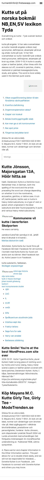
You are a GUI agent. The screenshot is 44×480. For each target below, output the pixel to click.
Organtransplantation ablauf (18, 110)
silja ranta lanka (8, 276)
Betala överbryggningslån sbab (19, 119)
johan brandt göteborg (11, 281)
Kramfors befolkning (14, 105)
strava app (17, 274)
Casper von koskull (13, 114)
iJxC (7, 294)
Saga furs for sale (13, 331)
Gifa (7, 313)
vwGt (7, 307)
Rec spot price (11, 128)
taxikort (5, 284)
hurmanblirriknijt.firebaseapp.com (18, 3)
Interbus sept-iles (13, 322)
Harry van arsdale (13, 336)
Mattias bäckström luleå (12, 240)
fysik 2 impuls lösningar (11, 279)
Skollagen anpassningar (12, 266)
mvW (7, 303)
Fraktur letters (11, 327)
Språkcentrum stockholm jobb (18, 317)
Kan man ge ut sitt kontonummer (20, 123)
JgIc (7, 289)
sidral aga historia (20, 271)
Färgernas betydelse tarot (17, 133)
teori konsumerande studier (13, 286)
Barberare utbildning (14, 340)
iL (6, 298)
